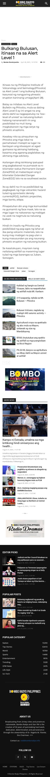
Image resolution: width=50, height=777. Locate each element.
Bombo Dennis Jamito (11, 62)
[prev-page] (4, 362)
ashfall (12, 268)
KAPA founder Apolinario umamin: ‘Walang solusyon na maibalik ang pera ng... (31, 623)
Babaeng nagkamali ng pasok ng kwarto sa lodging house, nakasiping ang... (32, 602)
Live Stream (41, 767)
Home (3, 40)
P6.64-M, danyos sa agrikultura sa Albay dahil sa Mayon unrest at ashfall (32, 353)
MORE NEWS (9, 400)
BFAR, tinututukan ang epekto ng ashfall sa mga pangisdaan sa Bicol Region (31, 340)
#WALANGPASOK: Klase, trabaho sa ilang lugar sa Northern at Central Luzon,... (32, 500)
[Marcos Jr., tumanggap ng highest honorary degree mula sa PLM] (9, 480)
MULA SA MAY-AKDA (36, 279)
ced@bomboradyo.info (30, 740)
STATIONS (13, 767)
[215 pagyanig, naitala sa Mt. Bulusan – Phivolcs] (9, 300)
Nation (14, 44)
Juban (24, 271)
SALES (21, 767)
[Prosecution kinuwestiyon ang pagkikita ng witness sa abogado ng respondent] (9, 470)
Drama (25, 769)
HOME (5, 767)
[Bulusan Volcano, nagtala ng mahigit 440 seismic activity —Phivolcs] (9, 313)
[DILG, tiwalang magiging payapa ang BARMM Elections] (9, 491)
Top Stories (6, 435)
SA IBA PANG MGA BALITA (14, 279)
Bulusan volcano (22, 268)
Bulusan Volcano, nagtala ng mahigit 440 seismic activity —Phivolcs (31, 313)
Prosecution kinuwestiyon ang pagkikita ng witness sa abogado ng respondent (31, 469)
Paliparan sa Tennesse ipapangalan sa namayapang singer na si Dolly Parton (32, 570)
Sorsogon (31, 271)
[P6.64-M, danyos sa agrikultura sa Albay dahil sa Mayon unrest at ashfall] (9, 353)
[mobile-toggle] (4, 3)
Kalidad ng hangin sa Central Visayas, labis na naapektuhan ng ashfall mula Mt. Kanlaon (31, 288)
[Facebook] (18, 757)
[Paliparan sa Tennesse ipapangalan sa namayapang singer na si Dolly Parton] (9, 570)
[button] (46, 3)
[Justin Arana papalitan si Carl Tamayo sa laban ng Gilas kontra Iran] (9, 581)
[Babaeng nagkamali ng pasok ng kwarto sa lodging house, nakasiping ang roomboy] (9, 602)
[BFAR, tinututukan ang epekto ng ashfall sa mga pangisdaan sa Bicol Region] (9, 340)
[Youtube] (31, 757)
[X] (25, 757)
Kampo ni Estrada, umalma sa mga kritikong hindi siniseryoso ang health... (23, 443)
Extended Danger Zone (11, 271)
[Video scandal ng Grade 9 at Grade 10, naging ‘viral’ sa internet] (9, 613)
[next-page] (8, 362)
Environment (6, 44)
